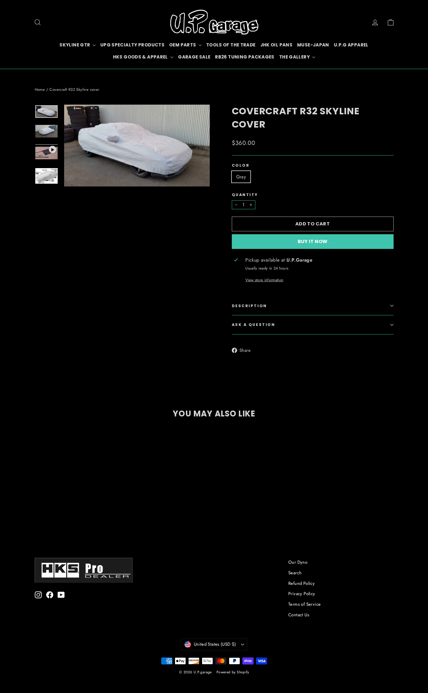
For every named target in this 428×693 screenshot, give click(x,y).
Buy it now (313, 241)
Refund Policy (301, 583)
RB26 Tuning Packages (244, 57)
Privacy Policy (301, 593)
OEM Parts (183, 45)
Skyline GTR (75, 45)
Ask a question (253, 324)
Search (295, 573)
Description (249, 305)
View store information (264, 280)
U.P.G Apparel (351, 45)
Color (241, 165)
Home (40, 89)
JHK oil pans (276, 45)
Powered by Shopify (233, 672)
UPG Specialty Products (132, 45)
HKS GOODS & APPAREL (141, 57)
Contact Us (298, 615)
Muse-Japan (313, 45)
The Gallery (295, 57)
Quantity (245, 194)
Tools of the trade (231, 45)
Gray (241, 176)
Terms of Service (304, 604)
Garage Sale (194, 57)
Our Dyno (297, 562)
